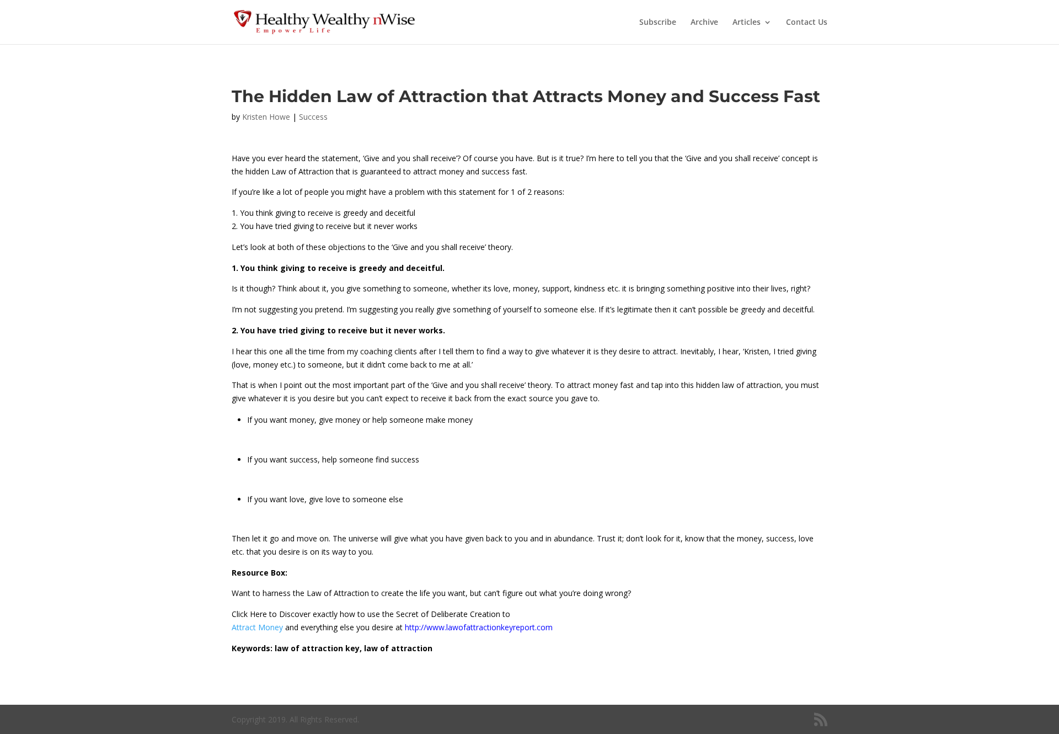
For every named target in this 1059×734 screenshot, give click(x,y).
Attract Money (258, 627)
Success (313, 116)
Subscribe (657, 22)
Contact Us (806, 22)
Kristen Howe (266, 116)
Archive (704, 22)
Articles (746, 22)
